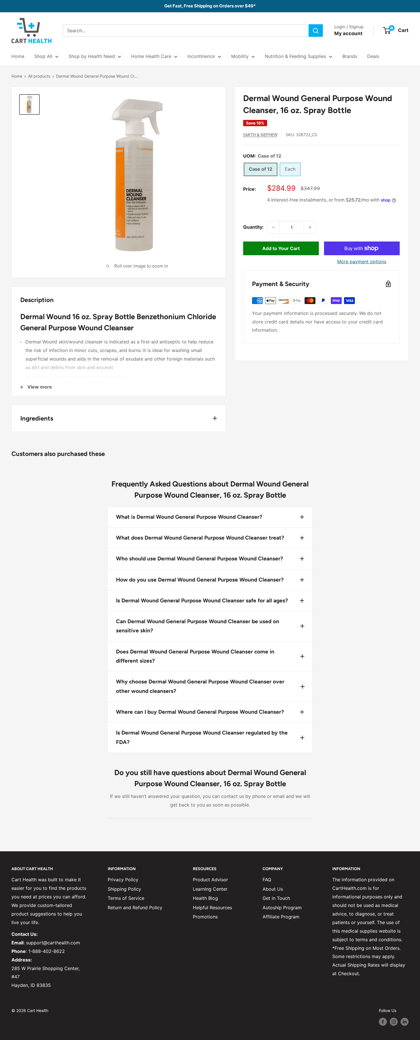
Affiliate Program (281, 917)
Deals (373, 56)
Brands (349, 56)
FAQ (267, 879)
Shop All (43, 56)
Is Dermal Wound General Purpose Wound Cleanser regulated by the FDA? (202, 737)
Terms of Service (126, 898)
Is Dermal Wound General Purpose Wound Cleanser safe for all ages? (202, 600)
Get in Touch (276, 898)
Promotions (205, 917)
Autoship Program (282, 907)
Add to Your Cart (281, 248)
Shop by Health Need (92, 56)
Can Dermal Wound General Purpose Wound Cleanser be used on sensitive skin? (197, 626)
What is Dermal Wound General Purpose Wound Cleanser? (189, 517)
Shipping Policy (124, 889)
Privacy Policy (123, 879)
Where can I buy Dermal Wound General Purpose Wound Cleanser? (200, 712)
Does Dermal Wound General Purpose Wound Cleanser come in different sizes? (195, 656)
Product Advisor (210, 879)
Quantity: (253, 227)
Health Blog (205, 898)
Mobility (240, 56)
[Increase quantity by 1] (310, 227)
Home (17, 56)
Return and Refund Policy (135, 907)
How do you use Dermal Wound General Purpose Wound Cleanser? (200, 579)
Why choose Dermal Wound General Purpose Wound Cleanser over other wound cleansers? (200, 686)
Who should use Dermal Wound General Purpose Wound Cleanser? (199, 558)
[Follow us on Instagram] (394, 1022)
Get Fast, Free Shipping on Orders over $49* (210, 6)
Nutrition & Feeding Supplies (295, 56)
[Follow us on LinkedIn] (405, 1022)
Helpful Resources (212, 907)
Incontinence (201, 56)
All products (39, 76)
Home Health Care (151, 56)
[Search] (316, 30)
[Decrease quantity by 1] (273, 227)
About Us (273, 889)
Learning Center (210, 889)
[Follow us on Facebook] (383, 1022)
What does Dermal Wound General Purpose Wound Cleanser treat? (200, 537)
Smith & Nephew (260, 134)
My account (348, 33)
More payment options (361, 261)
